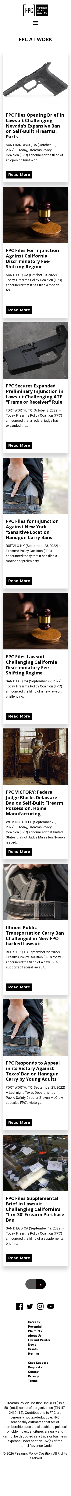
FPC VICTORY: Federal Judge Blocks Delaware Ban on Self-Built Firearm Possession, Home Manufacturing (34, 803)
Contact (34, 1372)
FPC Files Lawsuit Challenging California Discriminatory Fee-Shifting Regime (31, 664)
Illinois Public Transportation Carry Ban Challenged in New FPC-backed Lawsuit (35, 935)
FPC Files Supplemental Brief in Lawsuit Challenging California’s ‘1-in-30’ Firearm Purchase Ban (35, 1209)
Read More (19, 174)
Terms (32, 1381)
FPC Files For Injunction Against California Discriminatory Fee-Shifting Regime (32, 258)
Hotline (33, 1354)
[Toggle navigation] (35, 23)
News (32, 1344)
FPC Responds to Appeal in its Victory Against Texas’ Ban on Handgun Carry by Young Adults (33, 1071)
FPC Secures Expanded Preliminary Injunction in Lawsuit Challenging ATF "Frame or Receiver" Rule (34, 394)
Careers (34, 1322)
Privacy (33, 1376)
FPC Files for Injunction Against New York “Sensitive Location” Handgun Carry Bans (32, 529)
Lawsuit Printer (39, 1340)
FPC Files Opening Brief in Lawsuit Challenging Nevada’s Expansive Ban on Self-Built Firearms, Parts (35, 126)
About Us (34, 1335)
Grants (33, 1349)
